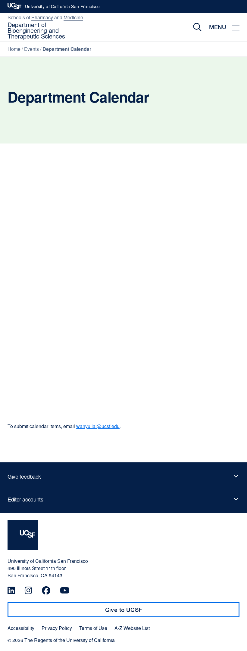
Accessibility (21, 628)
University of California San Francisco (62, 8)
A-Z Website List (132, 628)
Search (193, 27)
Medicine (73, 17)
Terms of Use (93, 628)
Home (14, 48)
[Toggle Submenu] (123, 476)
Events (31, 48)
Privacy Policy (57, 628)
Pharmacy (42, 17)
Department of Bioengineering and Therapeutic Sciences (36, 30)
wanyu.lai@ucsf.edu (98, 426)
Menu (217, 26)
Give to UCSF (135, 611)
